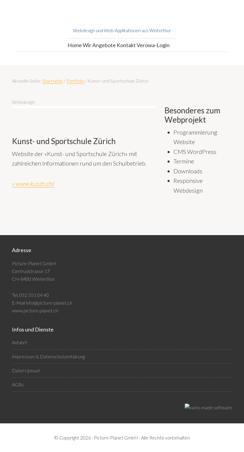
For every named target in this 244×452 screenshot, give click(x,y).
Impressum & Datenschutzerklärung (48, 356)
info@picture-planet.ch (49, 303)
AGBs (18, 384)
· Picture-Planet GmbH (115, 437)
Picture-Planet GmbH (122, 18)
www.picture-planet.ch (35, 310)
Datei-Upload (26, 370)
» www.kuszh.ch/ (33, 183)
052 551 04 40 (34, 295)
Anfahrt (19, 342)
